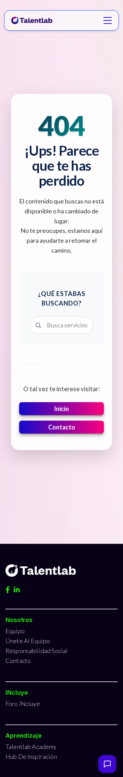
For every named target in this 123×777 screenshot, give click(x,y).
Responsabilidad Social (36, 650)
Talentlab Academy (31, 746)
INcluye (16, 692)
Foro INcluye (22, 703)
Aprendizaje (23, 735)
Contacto (61, 427)
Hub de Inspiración (31, 756)
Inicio (61, 408)
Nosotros (18, 619)
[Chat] (107, 764)
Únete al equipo (27, 641)
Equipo (15, 631)
